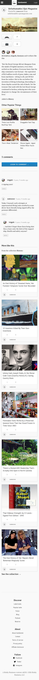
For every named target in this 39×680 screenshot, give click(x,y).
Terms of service (17, 640)
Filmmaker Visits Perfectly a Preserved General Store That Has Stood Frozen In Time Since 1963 (19, 423)
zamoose (11, 199)
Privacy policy (17, 643)
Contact (17, 636)
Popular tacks (17, 607)
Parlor (18, 611)
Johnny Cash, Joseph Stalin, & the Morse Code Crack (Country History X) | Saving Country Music (18, 375)
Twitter (19, 661)
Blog (17, 614)
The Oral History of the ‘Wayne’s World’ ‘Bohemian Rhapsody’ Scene (18, 559)
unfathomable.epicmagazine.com (20, 13)
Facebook (19, 658)
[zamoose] (4, 11)
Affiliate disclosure (18, 647)
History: (20, 250)
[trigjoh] (8, 53)
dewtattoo (6, 56)
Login (35, 2)
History (11, 99)
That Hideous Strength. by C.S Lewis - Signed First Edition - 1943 (17, 514)
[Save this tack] (7, 44)
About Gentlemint (17, 633)
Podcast (17, 618)
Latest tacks (17, 604)
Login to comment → (19, 164)
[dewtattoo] (3, 53)
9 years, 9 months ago (21, 180)
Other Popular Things (11, 105)
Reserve (17, 622)
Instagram (19, 665)
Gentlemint (19, 4)
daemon (20, 56)
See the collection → (11, 574)
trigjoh (13, 56)
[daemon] (13, 53)
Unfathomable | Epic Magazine (22, 8)
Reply (4, 188)
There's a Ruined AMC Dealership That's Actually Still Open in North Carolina (18, 469)
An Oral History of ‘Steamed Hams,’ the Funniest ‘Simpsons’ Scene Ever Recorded (19, 284)
